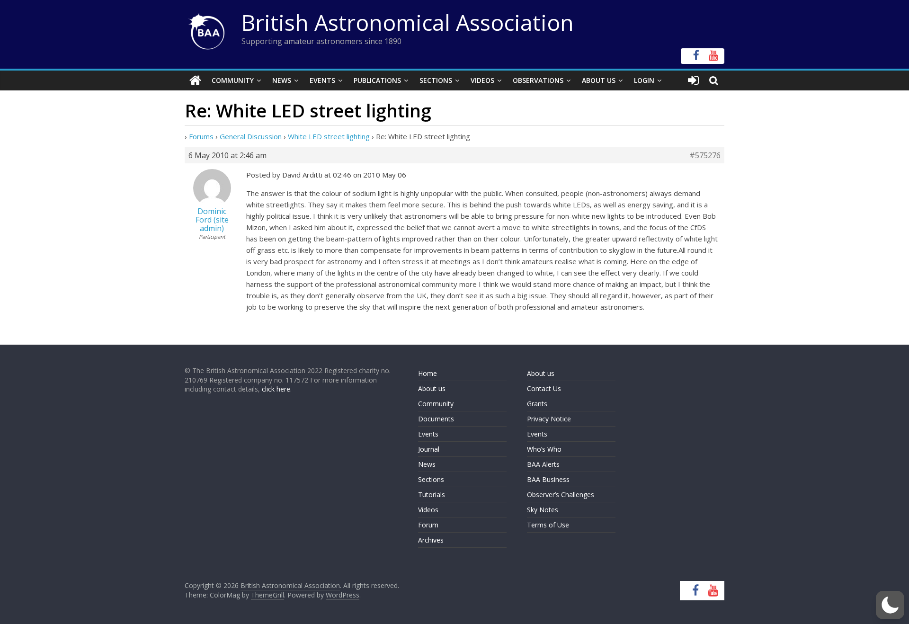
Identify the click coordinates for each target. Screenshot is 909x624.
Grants (537, 403)
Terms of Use (548, 524)
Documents (436, 418)
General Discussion (251, 136)
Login (644, 80)
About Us (598, 80)
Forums (201, 136)
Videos (482, 80)
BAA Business (548, 479)
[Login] (693, 80)
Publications (377, 80)
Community (233, 80)
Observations (538, 80)
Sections (435, 80)
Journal (428, 449)
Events (322, 80)
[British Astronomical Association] (195, 80)
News (281, 80)
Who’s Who (544, 449)
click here (276, 388)
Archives (431, 539)
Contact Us (544, 388)
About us (432, 388)
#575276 (705, 155)
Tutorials (431, 494)
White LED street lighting (329, 136)
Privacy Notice (549, 418)
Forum (428, 524)
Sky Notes (542, 509)
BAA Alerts (543, 464)
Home (427, 373)
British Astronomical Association (407, 22)
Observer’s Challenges (560, 494)
